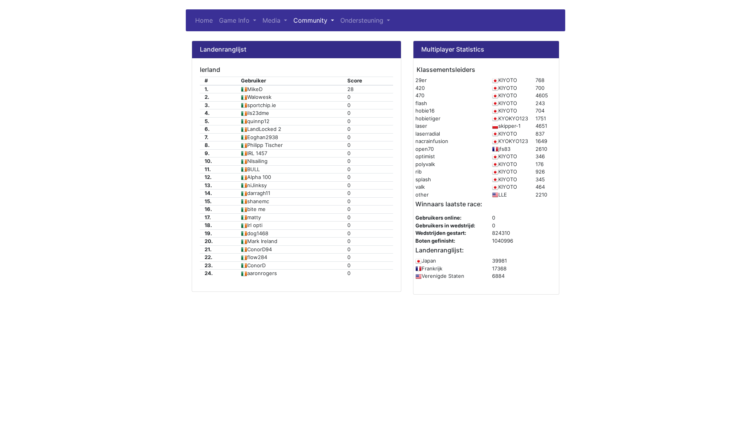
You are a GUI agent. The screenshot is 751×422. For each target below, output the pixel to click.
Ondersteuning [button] (362, 20)
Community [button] (311, 20)
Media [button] (272, 20)
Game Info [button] (239, 20)
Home (204, 20)
